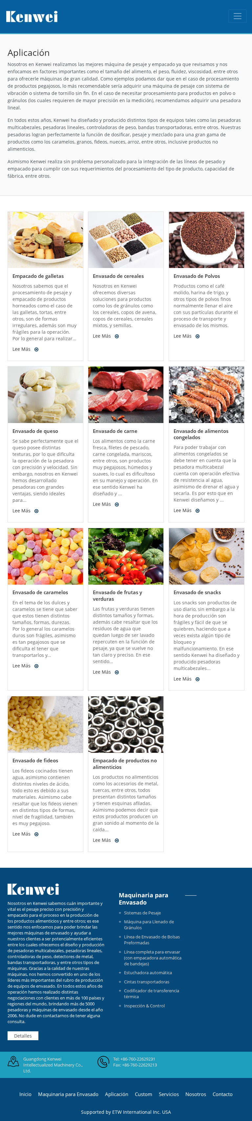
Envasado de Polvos (197, 276)
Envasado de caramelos (40, 592)
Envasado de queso (35, 431)
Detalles (23, 1036)
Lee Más (21, 349)
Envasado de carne (115, 431)
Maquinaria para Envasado (143, 898)
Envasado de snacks (197, 592)
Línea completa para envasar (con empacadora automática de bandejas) (152, 958)
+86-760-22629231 (137, 1059)
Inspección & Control (144, 1006)
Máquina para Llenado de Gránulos (149, 924)
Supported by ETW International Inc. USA (126, 1112)
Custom (143, 1094)
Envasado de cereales (118, 276)
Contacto (223, 1094)
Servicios (169, 1094)
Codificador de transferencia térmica (151, 993)
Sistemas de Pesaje (142, 913)
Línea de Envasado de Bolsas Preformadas (152, 940)
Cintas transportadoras (146, 982)
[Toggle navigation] (237, 16)
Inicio (25, 1094)
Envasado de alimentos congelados (201, 434)
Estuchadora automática (148, 972)
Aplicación (116, 1094)
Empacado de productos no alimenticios (125, 763)
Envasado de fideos (35, 760)
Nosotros (195, 1094)
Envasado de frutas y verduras (117, 595)
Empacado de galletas (38, 276)
